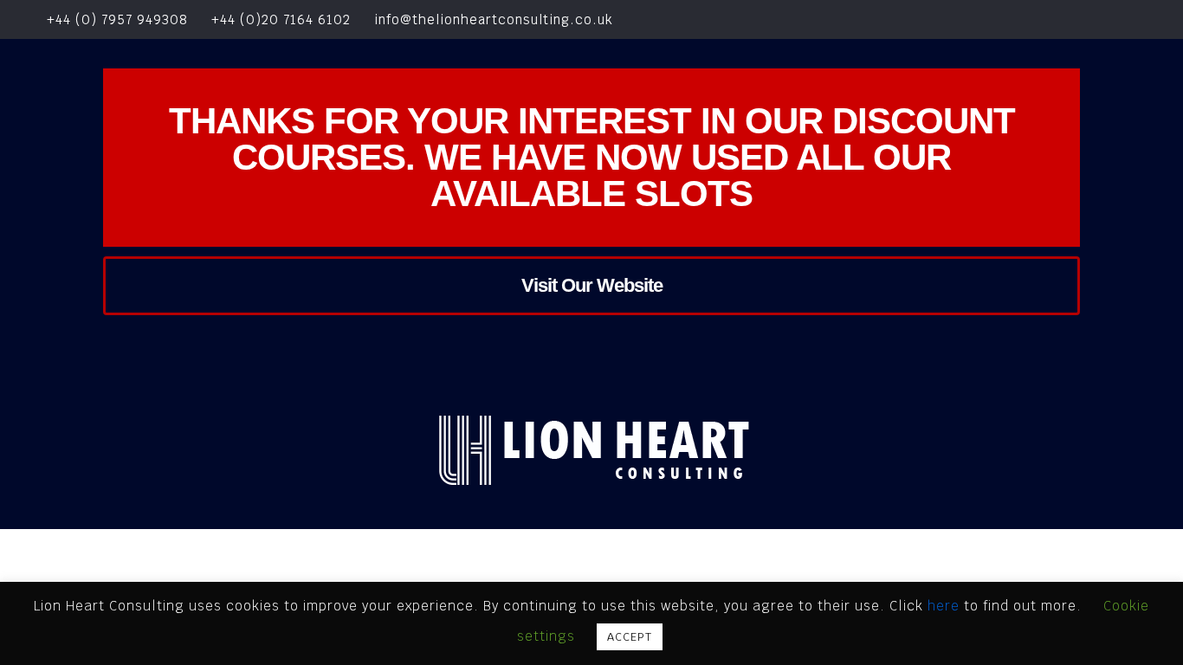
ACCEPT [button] (629, 636)
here (946, 605)
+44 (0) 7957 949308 (115, 19)
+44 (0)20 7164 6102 (281, 19)
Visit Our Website (592, 285)
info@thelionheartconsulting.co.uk (493, 19)
